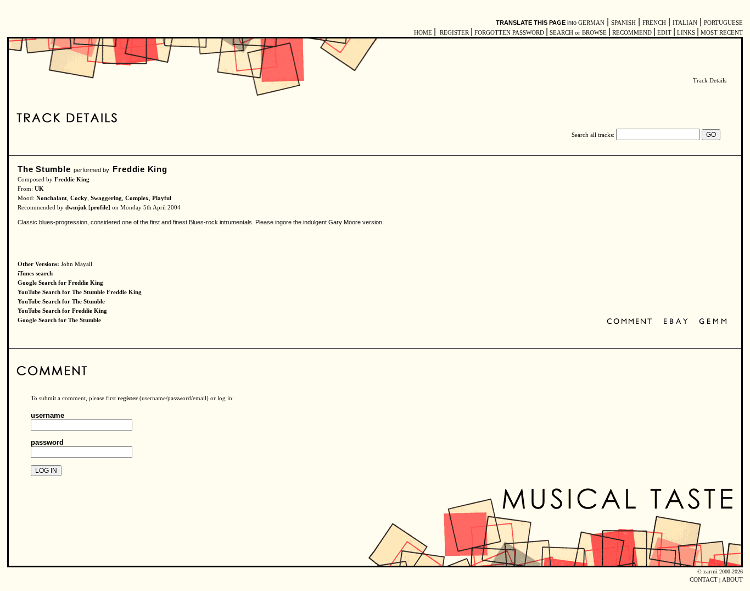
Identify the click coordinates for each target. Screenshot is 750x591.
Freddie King (140, 169)
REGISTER (454, 33)
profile (99, 208)
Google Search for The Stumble (59, 320)
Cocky (78, 198)
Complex (137, 198)
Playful (161, 198)
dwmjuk (76, 208)
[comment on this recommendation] (631, 322)
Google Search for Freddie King (60, 283)
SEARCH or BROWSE (578, 33)
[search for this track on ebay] (675, 322)
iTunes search (35, 273)
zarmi (710, 571)
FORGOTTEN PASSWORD (509, 33)
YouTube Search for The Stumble (61, 302)
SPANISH (623, 23)
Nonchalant (51, 198)
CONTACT (704, 580)
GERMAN (591, 23)
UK (39, 189)
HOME (423, 33)
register (127, 398)
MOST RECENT (721, 33)
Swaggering (106, 198)
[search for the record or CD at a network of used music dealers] (713, 322)
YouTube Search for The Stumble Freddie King (80, 292)
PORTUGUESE (723, 23)
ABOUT (732, 580)
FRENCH (654, 23)
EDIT (664, 33)
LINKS (686, 33)
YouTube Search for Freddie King (62, 311)
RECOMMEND (632, 33)
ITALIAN (685, 23)
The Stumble (44, 169)
